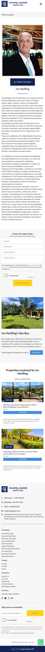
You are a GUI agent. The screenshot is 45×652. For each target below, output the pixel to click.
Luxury (4, 569)
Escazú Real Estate (8, 533)
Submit (35, 613)
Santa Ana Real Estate (9, 536)
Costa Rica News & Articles (10, 594)
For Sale (4, 564)
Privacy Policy (5, 267)
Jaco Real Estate (7, 551)
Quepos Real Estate (8, 546)
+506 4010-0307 (14, 507)
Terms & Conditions (33, 265)
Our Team (5, 579)
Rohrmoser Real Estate (9, 538)
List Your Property (7, 584)
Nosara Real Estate (8, 556)
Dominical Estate (7, 544)
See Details (36, 353)
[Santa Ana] (14, 4)
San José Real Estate (8, 541)
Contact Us (22, 283)
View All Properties (22, 379)
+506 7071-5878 (17, 502)
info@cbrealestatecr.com (12, 511)
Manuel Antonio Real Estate (10, 549)
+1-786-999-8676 (18, 498)
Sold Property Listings (9, 586)
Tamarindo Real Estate (9, 554)
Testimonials (5, 581)
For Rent (4, 566)
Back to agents (8, 14)
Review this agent (23, 82)
